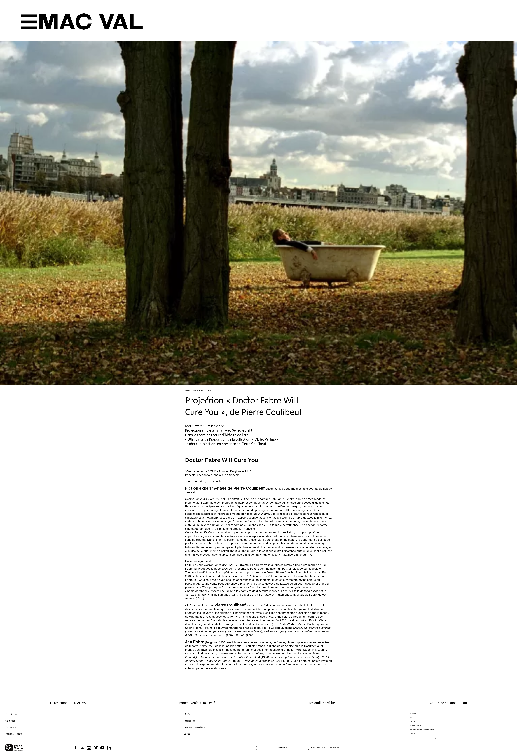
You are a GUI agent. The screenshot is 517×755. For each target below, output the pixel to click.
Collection (10, 721)
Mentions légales (416, 726)
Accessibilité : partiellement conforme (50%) (424, 738)
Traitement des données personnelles (422, 730)
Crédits (412, 734)
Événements (11, 727)
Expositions (11, 714)
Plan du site (414, 714)
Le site (187, 734)
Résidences (189, 721)
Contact (412, 722)
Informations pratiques (195, 727)
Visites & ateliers (13, 734)
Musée (187, 714)
